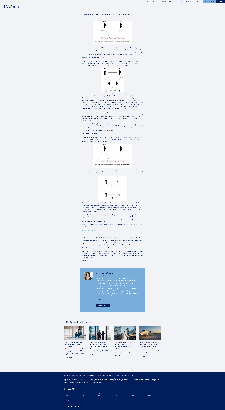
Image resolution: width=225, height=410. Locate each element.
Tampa (81, 397)
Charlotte (116, 395)
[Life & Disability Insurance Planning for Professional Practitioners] (75, 339)
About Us (148, 1)
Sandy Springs (67, 400)
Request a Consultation (210, 1)
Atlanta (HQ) (66, 395)
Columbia (99, 395)
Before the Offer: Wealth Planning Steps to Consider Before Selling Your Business (99, 344)
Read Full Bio (99, 299)
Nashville (149, 395)
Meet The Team (172, 1)
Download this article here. (89, 230)
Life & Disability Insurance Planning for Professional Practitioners (73, 344)
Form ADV (148, 406)
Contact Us (158, 406)
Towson (98, 397)
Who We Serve (164, 1)
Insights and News (189, 1)
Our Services (155, 1)
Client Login (220, 1)
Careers (197, 1)
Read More (68, 357)
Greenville (132, 397)
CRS (153, 406)
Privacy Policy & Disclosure (138, 406)
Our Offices (180, 1)
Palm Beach (82, 395)
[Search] (200, 1)
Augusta (65, 398)
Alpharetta (66, 397)
